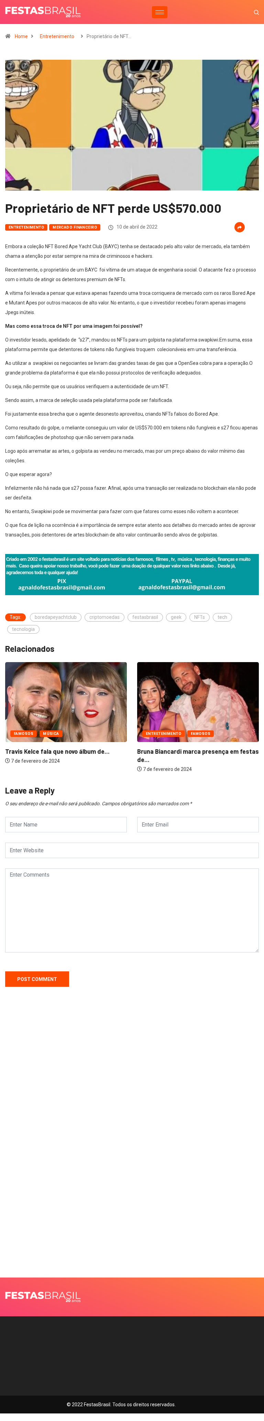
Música (51, 733)
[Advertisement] (132, 1089)
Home (21, 36)
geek (176, 617)
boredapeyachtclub (56, 617)
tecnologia (23, 629)
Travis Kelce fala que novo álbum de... (57, 751)
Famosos (23, 733)
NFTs (199, 617)
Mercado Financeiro (75, 227)
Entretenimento (57, 36)
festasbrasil (145, 617)
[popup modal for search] (247, 12)
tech (222, 617)
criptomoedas (104, 617)
